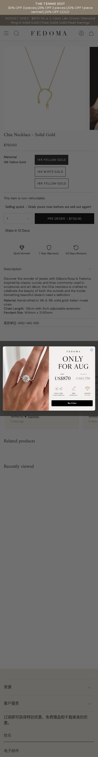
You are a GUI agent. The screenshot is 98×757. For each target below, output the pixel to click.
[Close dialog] (91, 350)
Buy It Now (72, 403)
